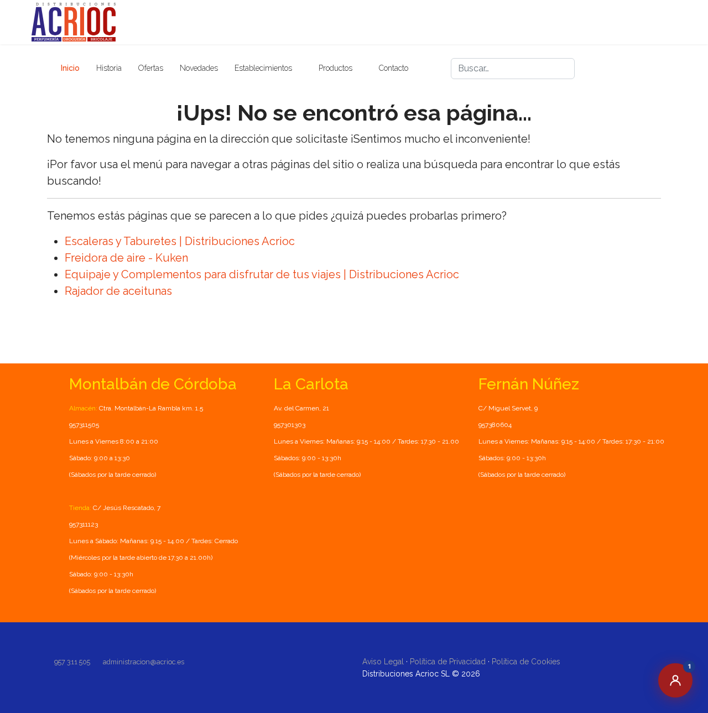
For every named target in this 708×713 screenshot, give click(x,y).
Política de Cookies (526, 661)
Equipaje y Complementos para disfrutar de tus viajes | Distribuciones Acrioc (262, 274)
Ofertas (150, 68)
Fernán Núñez (528, 384)
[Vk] (652, 68)
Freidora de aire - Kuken (126, 257)
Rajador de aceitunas (118, 291)
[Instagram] (632, 68)
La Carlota (311, 384)
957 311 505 (72, 662)
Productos (335, 68)
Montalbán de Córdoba (153, 384)
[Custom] (672, 68)
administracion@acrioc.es (143, 662)
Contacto (393, 68)
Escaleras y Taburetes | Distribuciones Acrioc (180, 241)
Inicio (70, 68)
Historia (109, 68)
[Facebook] (612, 68)
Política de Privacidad (448, 661)
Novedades (199, 68)
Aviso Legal (383, 661)
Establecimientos (263, 68)
